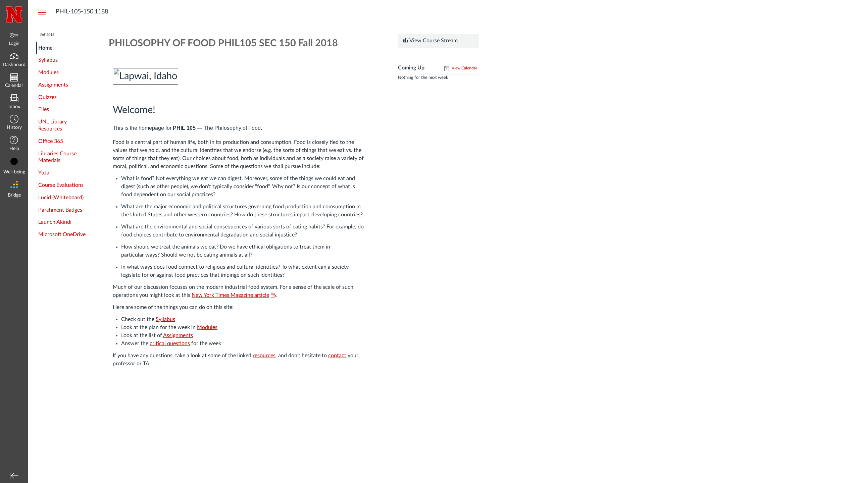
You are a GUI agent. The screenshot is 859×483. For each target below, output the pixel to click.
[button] (14, 122)
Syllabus (48, 60)
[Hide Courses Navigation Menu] (42, 12)
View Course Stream (433, 40)
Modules (48, 72)
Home (45, 48)
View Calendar (464, 68)
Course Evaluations (61, 185)
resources (264, 355)
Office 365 (50, 141)
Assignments (53, 85)
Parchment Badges (60, 210)
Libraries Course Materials (57, 157)
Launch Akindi (54, 222)
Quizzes (47, 97)
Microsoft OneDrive (62, 234)
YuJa (43, 172)
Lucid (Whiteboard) (61, 197)
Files (43, 109)
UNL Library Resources (52, 125)
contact (337, 355)
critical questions (170, 343)
